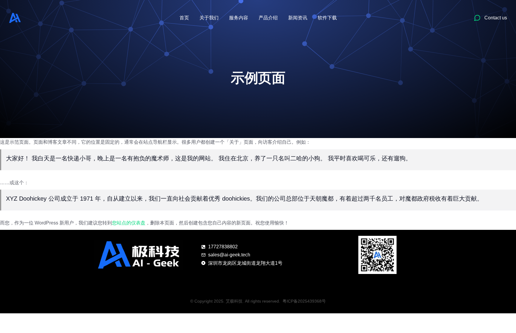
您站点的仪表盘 (128, 222)
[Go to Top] (503, 320)
